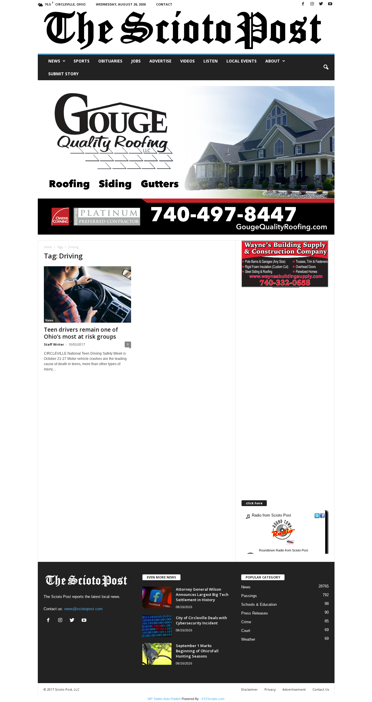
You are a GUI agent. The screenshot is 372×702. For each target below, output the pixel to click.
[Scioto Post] (186, 30)
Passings (249, 596)
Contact (164, 4)
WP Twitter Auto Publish (164, 699)
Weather (248, 639)
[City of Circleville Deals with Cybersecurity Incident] (156, 626)
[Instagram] (312, 4)
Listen (210, 61)
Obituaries (110, 61)
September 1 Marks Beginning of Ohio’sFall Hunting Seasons (197, 651)
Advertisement (294, 689)
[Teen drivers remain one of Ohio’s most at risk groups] (87, 294)
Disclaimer (249, 689)
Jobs (136, 61)
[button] (325, 67)
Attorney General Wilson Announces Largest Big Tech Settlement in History (202, 594)
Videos (187, 61)
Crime (246, 622)
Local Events (241, 61)
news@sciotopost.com (83, 609)
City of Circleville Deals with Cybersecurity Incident (201, 620)
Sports (82, 61)
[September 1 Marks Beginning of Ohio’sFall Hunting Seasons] (156, 654)
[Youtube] (330, 4)
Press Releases (254, 613)
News (54, 61)
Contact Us (320, 689)
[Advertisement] (290, 344)
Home (48, 247)
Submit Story (63, 73)
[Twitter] (321, 4)
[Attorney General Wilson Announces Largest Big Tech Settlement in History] (156, 597)
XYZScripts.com (212, 699)
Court (245, 630)
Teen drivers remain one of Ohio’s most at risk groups (81, 333)
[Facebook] (303, 4)
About (272, 61)
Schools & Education (259, 604)
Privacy (270, 689)
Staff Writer (54, 344)
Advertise (160, 61)
